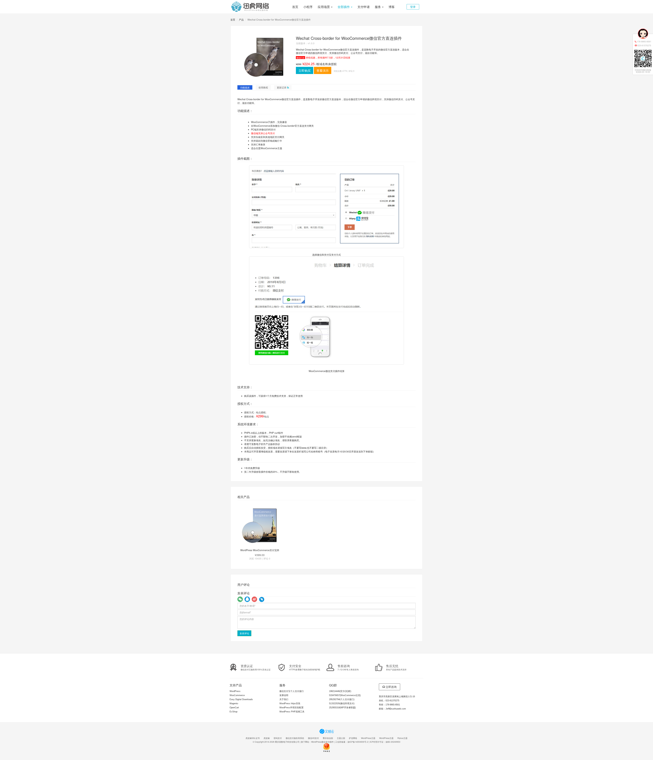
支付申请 (363, 6)
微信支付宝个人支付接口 (291, 691)
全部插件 (344, 6)
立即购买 (304, 70)
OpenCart (234, 707)
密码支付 (278, 738)
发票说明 (283, 695)
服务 (378, 6)
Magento (234, 703)
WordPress (235, 691)
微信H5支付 (313, 738)
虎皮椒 (267, 738)
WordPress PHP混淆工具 (291, 711)
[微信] (240, 599)
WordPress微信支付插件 (322, 741)
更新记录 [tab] (282, 87)
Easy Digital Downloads (241, 699)
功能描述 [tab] (245, 87)
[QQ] (247, 599)
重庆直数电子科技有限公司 (287, 741)
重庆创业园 (328, 738)
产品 (241, 19)
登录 (413, 7)
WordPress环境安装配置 (291, 707)
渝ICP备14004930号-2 (357, 741)
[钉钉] (261, 599)
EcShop (233, 711)
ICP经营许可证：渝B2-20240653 (385, 741)
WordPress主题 (368, 738)
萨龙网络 (353, 738)
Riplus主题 (402, 738)
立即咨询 (391, 687)
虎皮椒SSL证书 (253, 738)
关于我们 (283, 699)
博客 (392, 6)
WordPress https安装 (289, 703)
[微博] (254, 599)
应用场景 (324, 6)
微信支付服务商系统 (295, 738)
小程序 (308, 6)
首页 (295, 6)
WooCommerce (237, 695)
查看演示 (322, 70)
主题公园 (341, 738)
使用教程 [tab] (263, 87)
